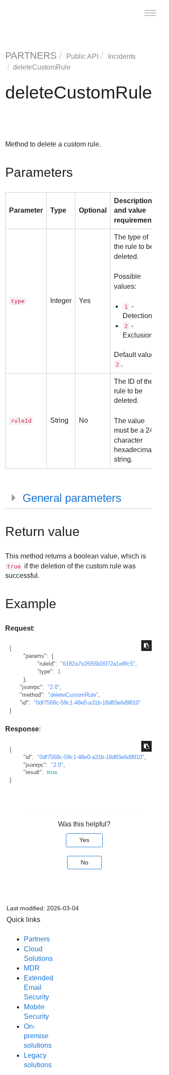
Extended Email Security (38, 987)
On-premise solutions (38, 1036)
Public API (82, 56)
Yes (84, 839)
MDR (32, 968)
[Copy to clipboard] (146, 645)
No (84, 862)
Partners (37, 939)
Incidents (122, 56)
